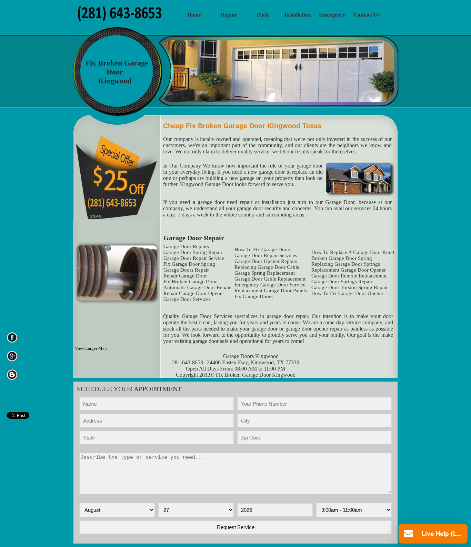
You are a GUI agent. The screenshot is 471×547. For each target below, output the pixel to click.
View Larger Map (91, 348)
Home (194, 15)
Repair (229, 15)
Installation (297, 15)
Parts (263, 15)
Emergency (332, 15)
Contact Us (366, 15)
